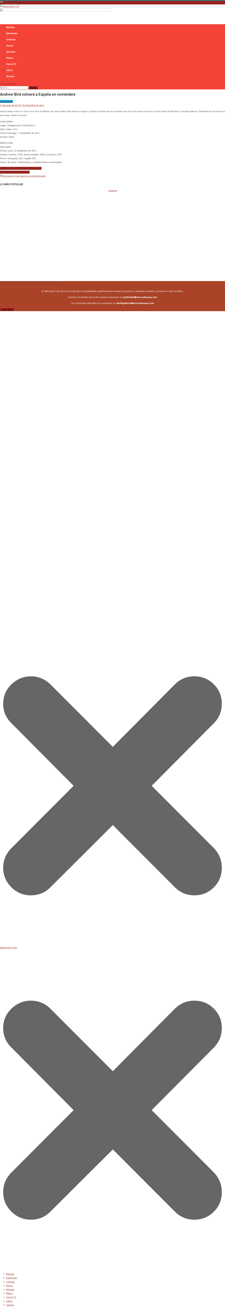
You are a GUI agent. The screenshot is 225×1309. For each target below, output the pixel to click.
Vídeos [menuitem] (9, 1293)
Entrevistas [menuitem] (11, 1277)
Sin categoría (6, 101)
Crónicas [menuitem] (10, 1281)
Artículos (10, 52)
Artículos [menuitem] (10, 1289)
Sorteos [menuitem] (10, 1304)
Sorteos (10, 76)
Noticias (10, 27)
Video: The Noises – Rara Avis (15, 172)
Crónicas (10, 39)
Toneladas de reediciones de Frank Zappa (20, 168)
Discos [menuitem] (9, 1285)
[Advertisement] (92, 212)
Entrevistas (12, 33)
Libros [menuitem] (9, 1301)
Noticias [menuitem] (10, 1274)
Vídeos (9, 58)
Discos (9, 45)
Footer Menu (6, 309)
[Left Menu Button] (112, 1268)
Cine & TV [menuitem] (11, 1297)
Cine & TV (11, 64)
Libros (9, 70)
